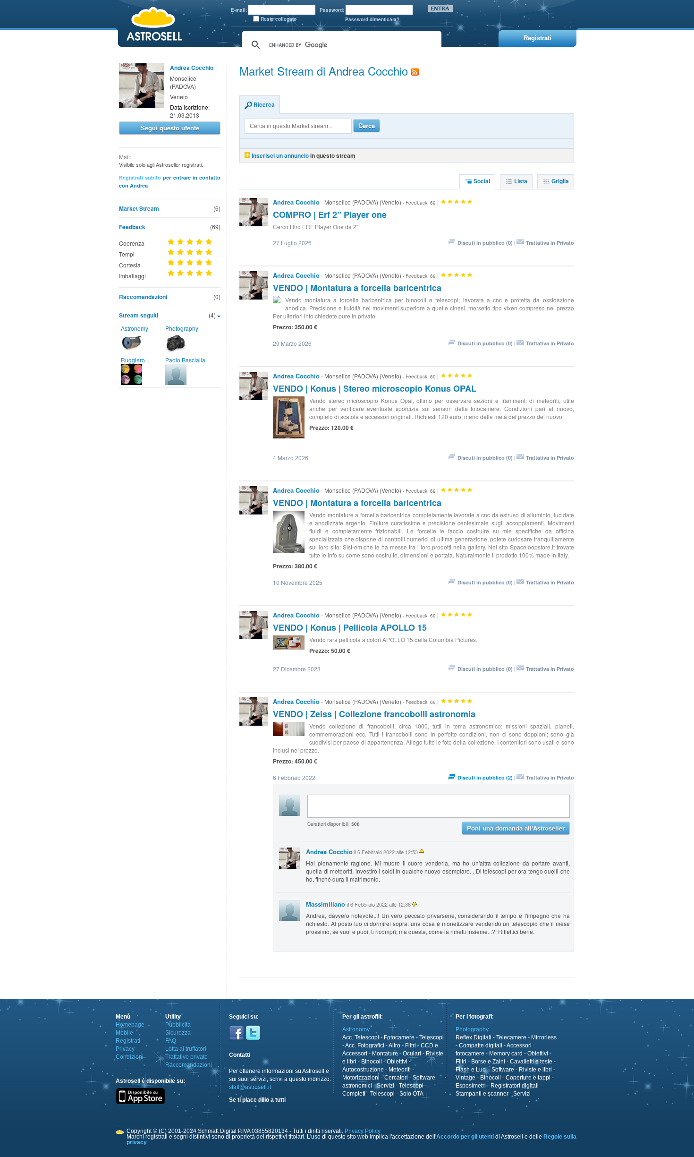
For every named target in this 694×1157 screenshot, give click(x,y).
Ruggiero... (135, 360)
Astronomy (134, 328)
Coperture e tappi (528, 1077)
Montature (385, 1053)
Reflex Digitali (473, 1037)
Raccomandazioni (143, 296)
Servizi (385, 1085)
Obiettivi (397, 1061)
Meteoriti (400, 1069)
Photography (181, 328)
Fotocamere (399, 1037)
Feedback (132, 227)
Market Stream (139, 208)
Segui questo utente (170, 127)
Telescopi (431, 1037)
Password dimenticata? (372, 19)
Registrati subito (140, 177)
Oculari (412, 1053)
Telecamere (511, 1037)
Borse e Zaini (488, 1061)
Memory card (506, 1053)
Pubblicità (178, 1024)
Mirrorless (544, 1037)
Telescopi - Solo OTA (396, 1093)
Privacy (125, 1049)
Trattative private (186, 1057)
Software (502, 1069)
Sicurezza (178, 1032)
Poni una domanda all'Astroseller (516, 827)
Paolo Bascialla (185, 360)
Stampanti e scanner (482, 1093)
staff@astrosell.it (250, 1087)
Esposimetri (471, 1085)
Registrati (128, 1040)
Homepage (130, 1024)
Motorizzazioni (361, 1077)
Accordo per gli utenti (465, 1136)
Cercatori (396, 1077)
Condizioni (130, 1057)
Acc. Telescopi (360, 1037)
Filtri (410, 1045)
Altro (394, 1045)
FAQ (170, 1040)
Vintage (465, 1077)
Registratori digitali (515, 1085)
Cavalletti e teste (531, 1061)
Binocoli (371, 1061)
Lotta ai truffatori (185, 1049)
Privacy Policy (363, 1131)
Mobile (124, 1032)
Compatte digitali (480, 1045)
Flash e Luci (471, 1069)
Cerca (366, 125)
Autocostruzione (363, 1069)
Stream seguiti (138, 315)
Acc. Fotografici (364, 1045)
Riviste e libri (535, 1069)
